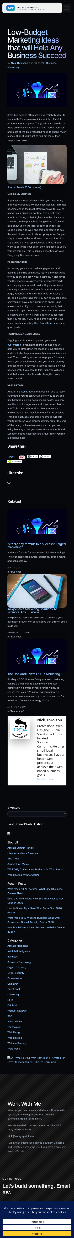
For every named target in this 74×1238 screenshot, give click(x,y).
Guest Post (13, 989)
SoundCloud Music (18, 864)
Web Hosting (14, 1037)
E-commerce (14, 978)
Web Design (14, 1032)
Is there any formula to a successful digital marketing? (36, 545)
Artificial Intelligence (18, 951)
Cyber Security (15, 972)
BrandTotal (45, 323)
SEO (9, 1016)
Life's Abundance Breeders (22, 853)
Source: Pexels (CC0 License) (24, 187)
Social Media (14, 1021)
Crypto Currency (16, 967)
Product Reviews (17, 1010)
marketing (22, 391)
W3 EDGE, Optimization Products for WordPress (34, 869)
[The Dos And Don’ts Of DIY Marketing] (37, 670)
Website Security (17, 1043)
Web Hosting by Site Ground (23, 874)
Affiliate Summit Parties (20, 847)
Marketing (13, 67)
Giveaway (13, 983)
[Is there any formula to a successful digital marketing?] (37, 540)
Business (51, 62)
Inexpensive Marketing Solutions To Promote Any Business (32, 610)
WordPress (13, 1048)
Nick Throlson (19, 62)
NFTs (10, 999)
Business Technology (19, 962)
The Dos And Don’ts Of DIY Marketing (33, 674)
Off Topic (12, 1005)
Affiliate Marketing (17, 945)
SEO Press (13, 858)
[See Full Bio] (56, 779)
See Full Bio (45, 779)
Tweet (10, 455)
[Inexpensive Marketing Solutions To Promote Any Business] (37, 605)
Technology (13, 1026)
